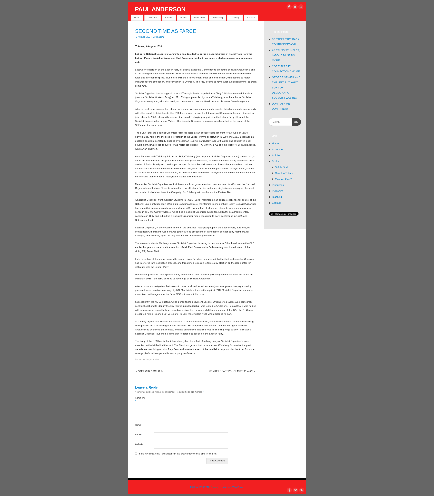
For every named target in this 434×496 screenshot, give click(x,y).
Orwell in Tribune (284, 173)
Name (138, 425)
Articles (169, 17)
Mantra (226, 487)
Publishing (218, 17)
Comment (139, 400)
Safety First (281, 167)
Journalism (158, 37)
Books (183, 17)
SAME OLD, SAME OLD (149, 371)
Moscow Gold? (283, 179)
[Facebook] (289, 7)
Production (199, 17)
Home (137, 17)
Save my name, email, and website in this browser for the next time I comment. (178, 454)
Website (139, 444)
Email (138, 434)
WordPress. (238, 487)
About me (152, 17)
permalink (154, 359)
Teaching (235, 17)
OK (295, 121)
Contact (251, 17)
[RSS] (300, 7)
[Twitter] (295, 7)
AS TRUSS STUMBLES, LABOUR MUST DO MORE (286, 55)
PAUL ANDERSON (160, 9)
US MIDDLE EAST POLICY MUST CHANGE (232, 371)
